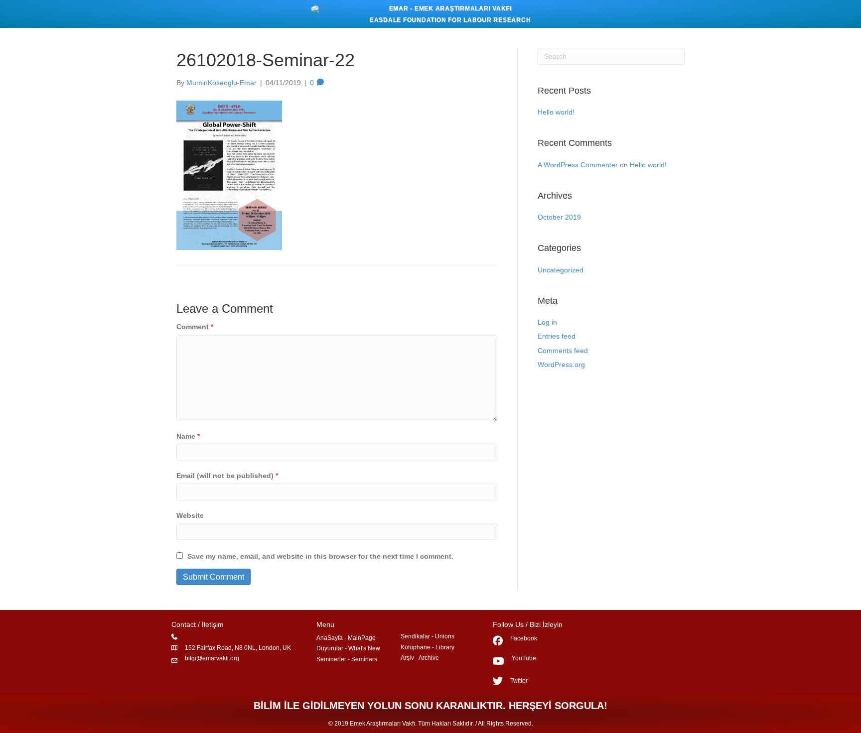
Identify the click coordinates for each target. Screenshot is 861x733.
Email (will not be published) (227, 476)
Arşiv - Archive (420, 657)
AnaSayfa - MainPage (346, 637)
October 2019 (559, 217)
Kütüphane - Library (427, 647)
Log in (547, 322)
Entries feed (556, 336)
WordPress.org (561, 364)
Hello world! (556, 112)
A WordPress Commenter (578, 165)
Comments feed (563, 351)
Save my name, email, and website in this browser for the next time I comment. (320, 556)
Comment (194, 327)
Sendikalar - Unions (427, 636)
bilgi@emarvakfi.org (212, 658)
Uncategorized (560, 270)
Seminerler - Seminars (346, 659)
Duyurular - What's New (348, 648)
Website (190, 515)
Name (188, 436)
